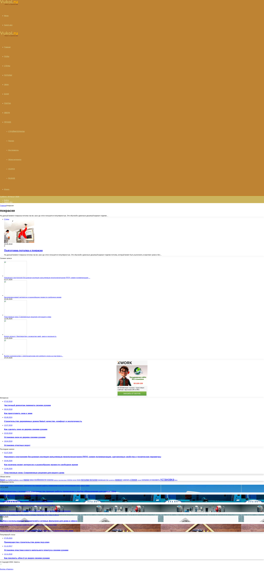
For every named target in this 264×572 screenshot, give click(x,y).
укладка (145, 480)
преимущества (103, 480)
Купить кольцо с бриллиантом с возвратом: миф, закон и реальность (30, 336)
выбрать (16, 480)
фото (176, 480)
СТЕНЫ (7, 66)
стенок (133, 479)
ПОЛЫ (6, 56)
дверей (21, 480)
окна (31, 480)
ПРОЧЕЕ (7, 122)
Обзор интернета (14, 159)
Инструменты (13, 150)
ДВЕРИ (7, 113)
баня (6, 480)
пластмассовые (62, 480)
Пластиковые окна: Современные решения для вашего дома (27, 317)
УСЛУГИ (11, 169)
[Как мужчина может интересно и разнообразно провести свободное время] (15, 295)
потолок (93, 479)
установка (167, 479)
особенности (40, 480)
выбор (10, 480)
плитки (74, 480)
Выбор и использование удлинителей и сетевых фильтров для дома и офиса (38, 521)
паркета (56, 480)
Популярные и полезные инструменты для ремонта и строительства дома (36, 531)
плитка (69, 480)
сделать (126, 480)
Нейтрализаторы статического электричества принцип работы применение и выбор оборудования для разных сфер (58, 491)
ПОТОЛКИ (8, 75)
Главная (3, 205)
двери (26, 480)
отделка (50, 480)
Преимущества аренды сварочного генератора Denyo (26, 501)
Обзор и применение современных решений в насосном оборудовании (35, 511)
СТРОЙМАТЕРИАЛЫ (16, 131)
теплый (139, 480)
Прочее (11, 141)
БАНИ (6, 94)
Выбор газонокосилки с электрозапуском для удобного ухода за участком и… (33, 356)
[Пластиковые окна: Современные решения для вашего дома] (15, 315)
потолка (85, 479)
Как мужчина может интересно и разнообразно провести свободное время (32, 297)
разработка (112, 480)
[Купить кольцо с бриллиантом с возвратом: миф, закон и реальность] (15, 334)
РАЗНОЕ (11, 178)
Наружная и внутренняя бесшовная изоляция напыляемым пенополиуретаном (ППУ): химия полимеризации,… (47, 278)
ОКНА (6, 84)
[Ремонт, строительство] (9, 5)
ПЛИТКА (7, 103)
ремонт (118, 479)
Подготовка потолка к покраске (23, 250)
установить (154, 480)
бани (2, 479)
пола (79, 480)
